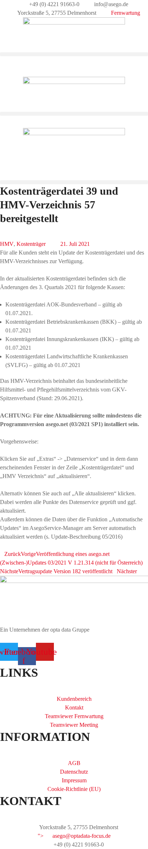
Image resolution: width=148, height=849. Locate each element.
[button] (74, 54)
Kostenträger (31, 244)
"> (74, 836)
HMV (7, 244)
